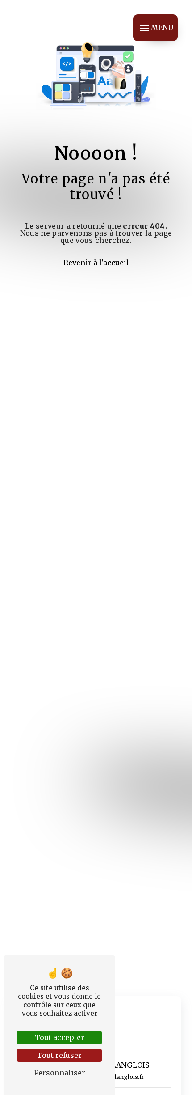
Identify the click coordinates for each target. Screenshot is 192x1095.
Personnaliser (59, 1072)
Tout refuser (59, 1055)
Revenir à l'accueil (96, 262)
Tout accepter (59, 1037)
